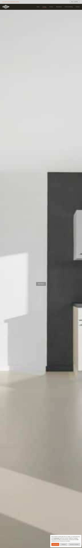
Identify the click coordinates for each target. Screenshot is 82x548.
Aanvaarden (56, 544)
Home (38, 6)
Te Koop (44, 6)
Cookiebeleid (56, 538)
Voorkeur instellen (74, 544)
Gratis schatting (69, 6)
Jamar (5, 7)
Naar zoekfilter (74, 1)
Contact (78, 6)
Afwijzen (64, 544)
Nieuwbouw (59, 6)
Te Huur (51, 6)
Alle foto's (41, 284)
